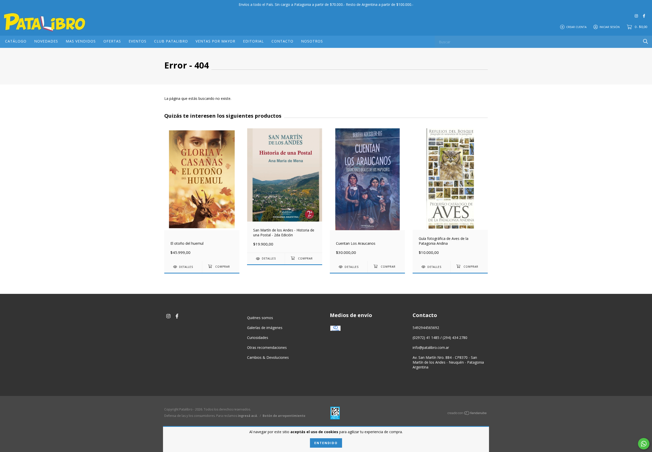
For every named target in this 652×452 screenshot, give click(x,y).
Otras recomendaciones (267, 347)
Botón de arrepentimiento (284, 416)
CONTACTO (282, 41)
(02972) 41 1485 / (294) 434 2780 (440, 337)
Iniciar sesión (610, 27)
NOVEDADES (46, 41)
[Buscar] (645, 41)
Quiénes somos (260, 317)
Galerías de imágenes (264, 327)
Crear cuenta (576, 27)
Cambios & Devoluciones (268, 357)
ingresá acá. (248, 416)
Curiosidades (257, 337)
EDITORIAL (253, 41)
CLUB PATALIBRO (171, 41)
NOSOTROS (312, 41)
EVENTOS (137, 41)
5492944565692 (426, 327)
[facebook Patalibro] (644, 16)
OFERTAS (112, 41)
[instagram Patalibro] (636, 16)
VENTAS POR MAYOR (215, 41)
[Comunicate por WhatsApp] (643, 443)
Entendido (326, 443)
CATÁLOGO (15, 41)
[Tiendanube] (467, 414)
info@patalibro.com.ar (431, 347)
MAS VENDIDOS (81, 41)
